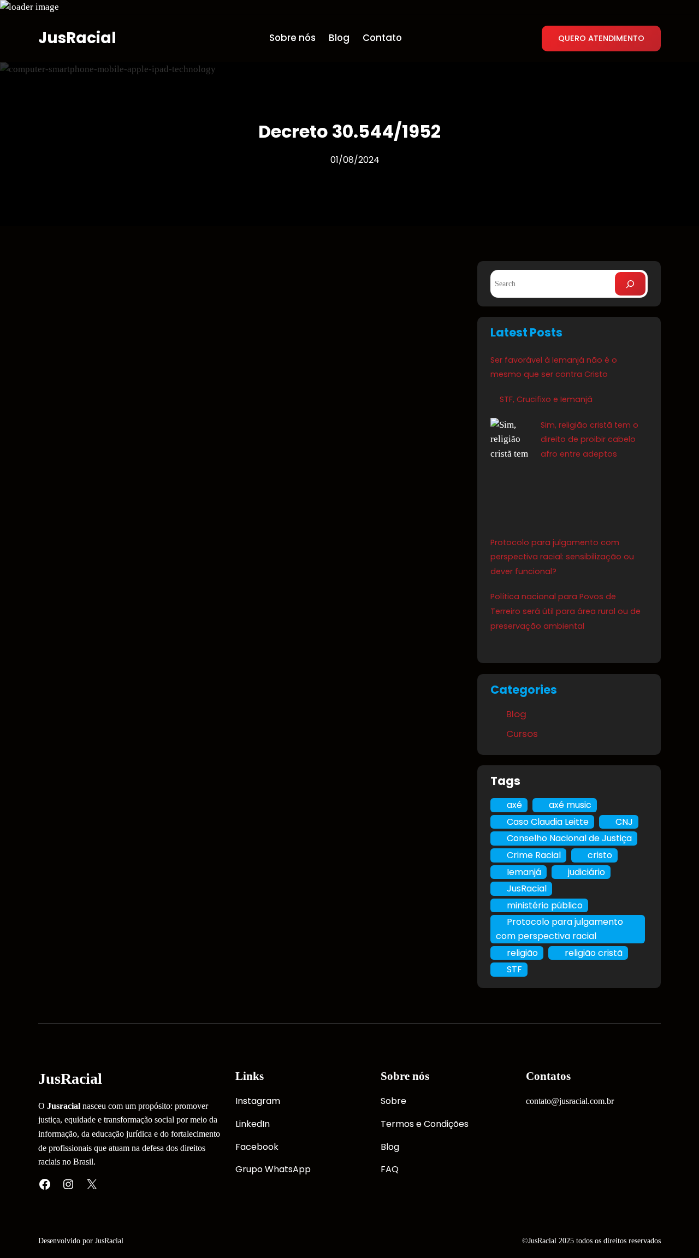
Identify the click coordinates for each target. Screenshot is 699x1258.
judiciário (586, 872)
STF (514, 969)
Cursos (522, 733)
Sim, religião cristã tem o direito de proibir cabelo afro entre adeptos (589, 440)
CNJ (624, 822)
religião (522, 953)
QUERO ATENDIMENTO (601, 38)
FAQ (390, 1169)
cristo (600, 855)
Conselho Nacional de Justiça (569, 838)
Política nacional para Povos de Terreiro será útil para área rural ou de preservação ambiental (565, 611)
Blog (516, 713)
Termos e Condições (425, 1124)
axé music (570, 805)
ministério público (545, 905)
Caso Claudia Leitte (548, 822)
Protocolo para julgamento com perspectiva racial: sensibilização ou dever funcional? (562, 557)
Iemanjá (524, 872)
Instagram (257, 1101)
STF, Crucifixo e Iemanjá (546, 399)
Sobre (393, 1101)
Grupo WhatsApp (273, 1169)
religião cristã (594, 953)
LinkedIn (252, 1124)
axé (514, 805)
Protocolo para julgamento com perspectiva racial (559, 929)
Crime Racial (534, 855)
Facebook (257, 1147)
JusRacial (77, 38)
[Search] (630, 284)
